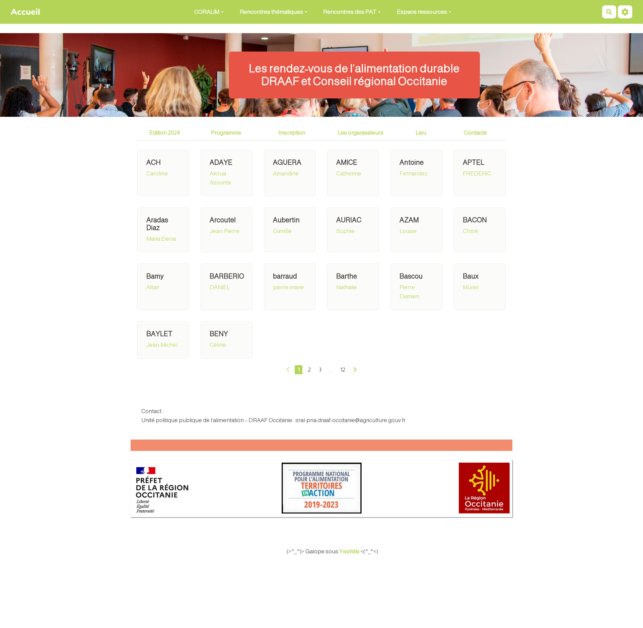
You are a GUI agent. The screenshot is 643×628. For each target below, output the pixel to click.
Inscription (292, 133)
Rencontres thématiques (271, 12)
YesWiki (349, 551)
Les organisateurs (360, 133)
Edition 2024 (164, 133)
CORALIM (206, 12)
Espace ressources (422, 12)
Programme (226, 133)
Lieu (421, 133)
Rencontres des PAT (349, 12)
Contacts (475, 133)
